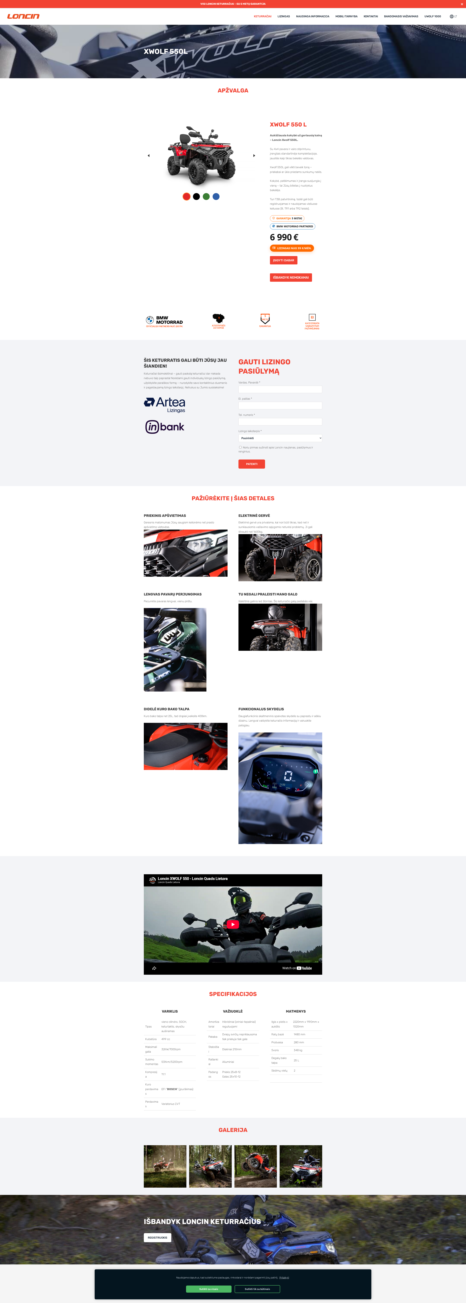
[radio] (186, 196)
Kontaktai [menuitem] (371, 16)
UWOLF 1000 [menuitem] (432, 16)
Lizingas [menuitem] (284, 16)
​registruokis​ (157, 1237)
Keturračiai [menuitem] (262, 16)
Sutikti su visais (208, 1289)
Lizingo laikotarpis (250, 431)
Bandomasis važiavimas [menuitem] (401, 16)
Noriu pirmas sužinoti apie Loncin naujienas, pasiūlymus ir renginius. (275, 449)
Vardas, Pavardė (249, 382)
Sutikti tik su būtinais (257, 1289)
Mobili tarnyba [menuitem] (346, 16)
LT (455, 16)
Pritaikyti (284, 1277)
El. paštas (245, 398)
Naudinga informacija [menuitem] (312, 16)
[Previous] (148, 155)
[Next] (254, 155)
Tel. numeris (246, 415)
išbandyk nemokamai (291, 277)
